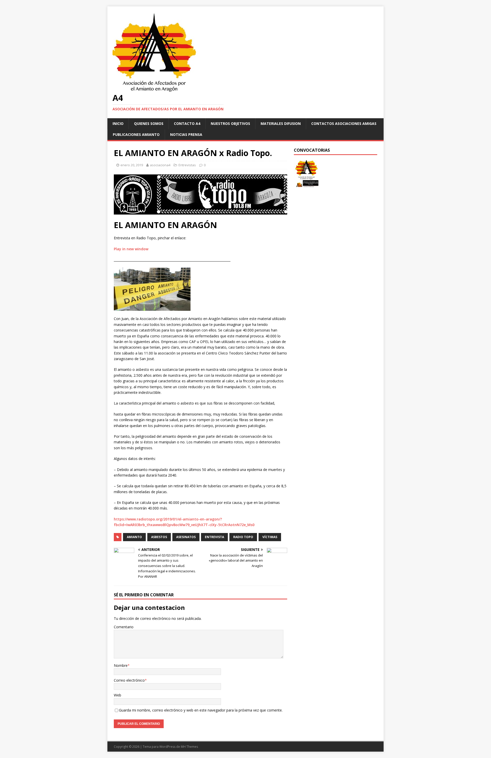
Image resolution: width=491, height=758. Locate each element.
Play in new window (131, 248)
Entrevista (214, 537)
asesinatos (186, 537)
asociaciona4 (160, 165)
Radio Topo (243, 537)
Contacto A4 (187, 123)
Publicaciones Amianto (136, 134)
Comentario (123, 626)
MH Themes (189, 746)
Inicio (118, 123)
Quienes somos (148, 123)
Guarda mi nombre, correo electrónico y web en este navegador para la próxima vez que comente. (201, 710)
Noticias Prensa (186, 134)
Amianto (134, 537)
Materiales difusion (281, 123)
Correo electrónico (129, 680)
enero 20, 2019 (131, 165)
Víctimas (269, 537)
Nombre (121, 665)
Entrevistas (187, 165)
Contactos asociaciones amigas (343, 123)
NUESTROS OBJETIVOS (230, 123)
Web (117, 695)
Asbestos (159, 537)
